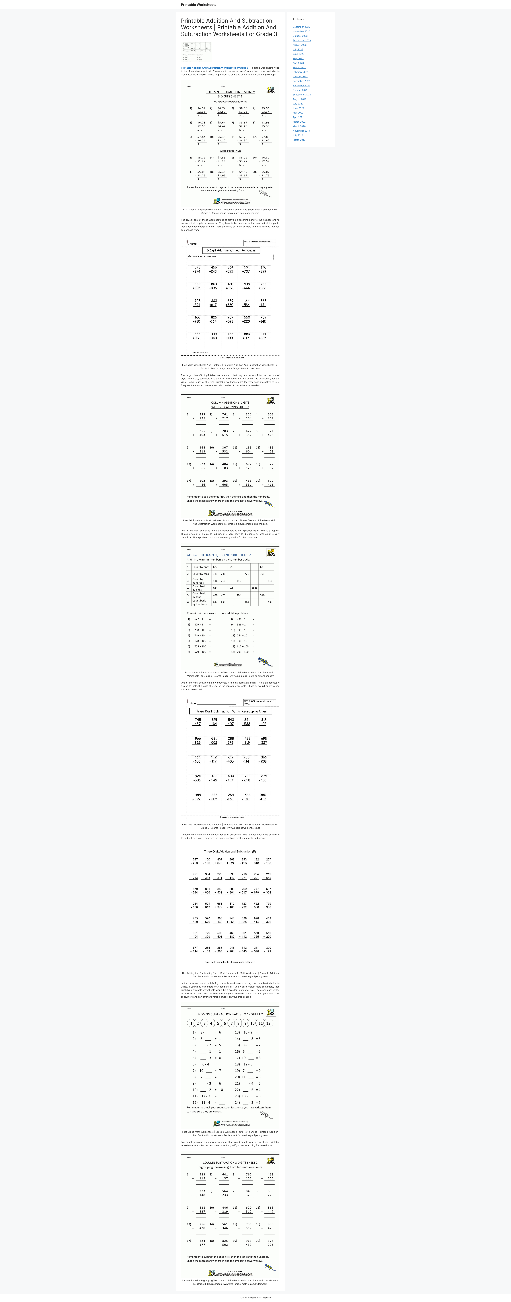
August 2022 (299, 99)
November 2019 (301, 130)
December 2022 (301, 81)
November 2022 (301, 85)
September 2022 (302, 94)
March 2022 (299, 121)
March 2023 (299, 67)
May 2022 (298, 112)
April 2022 (298, 117)
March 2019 (299, 140)
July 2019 (298, 135)
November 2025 (301, 31)
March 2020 (299, 126)
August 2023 (300, 45)
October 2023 (300, 36)
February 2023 (300, 72)
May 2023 (298, 58)
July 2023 (298, 49)
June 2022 (298, 108)
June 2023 (298, 54)
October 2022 (300, 90)
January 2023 (300, 76)
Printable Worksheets (199, 5)
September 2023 (302, 40)
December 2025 (301, 27)
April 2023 (298, 63)
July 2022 (298, 103)
